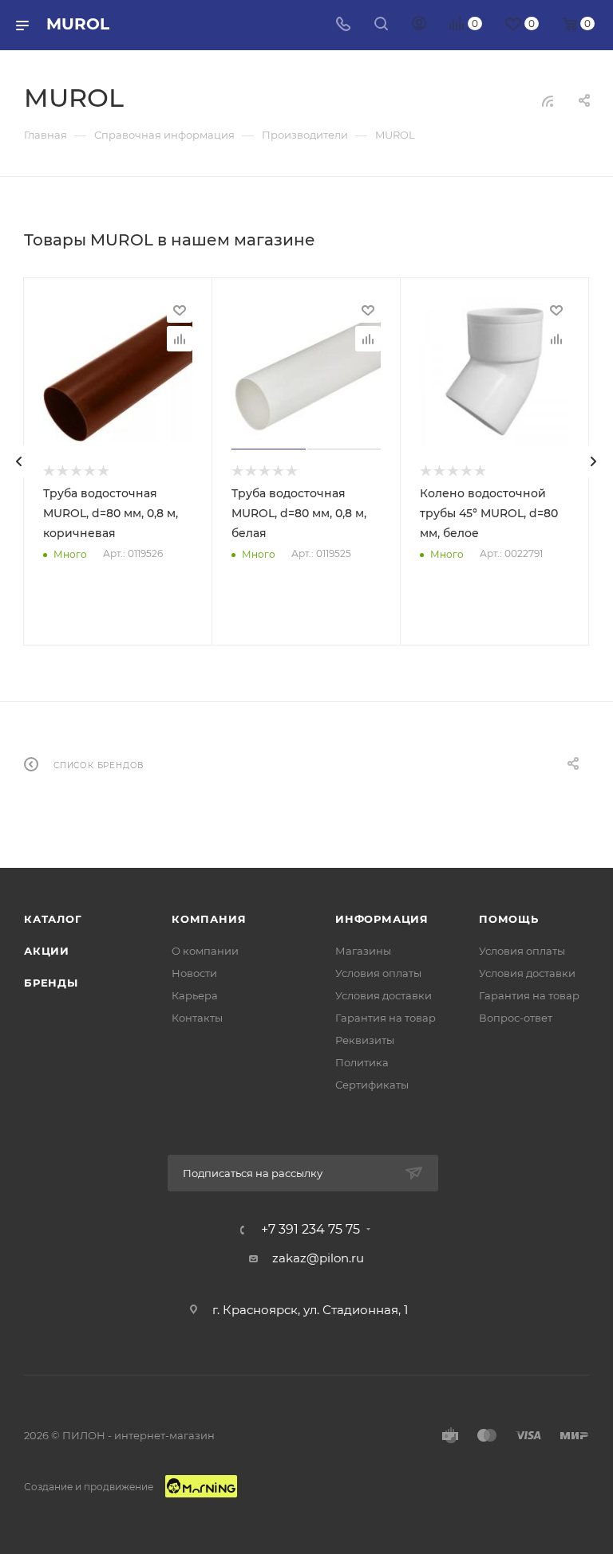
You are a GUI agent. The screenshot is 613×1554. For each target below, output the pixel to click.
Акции (46, 950)
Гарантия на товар (385, 1017)
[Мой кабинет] (419, 25)
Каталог (53, 918)
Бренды (51, 982)
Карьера (195, 995)
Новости (194, 973)
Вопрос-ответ (515, 1017)
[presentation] (19, 461)
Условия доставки (383, 995)
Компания (209, 918)
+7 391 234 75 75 (310, 1229)
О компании (205, 950)
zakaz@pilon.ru (318, 1258)
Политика (362, 1062)
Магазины (363, 950)
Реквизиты (364, 1040)
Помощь (509, 918)
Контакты (197, 1017)
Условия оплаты (378, 973)
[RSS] (547, 100)
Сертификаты (372, 1084)
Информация (382, 918)
